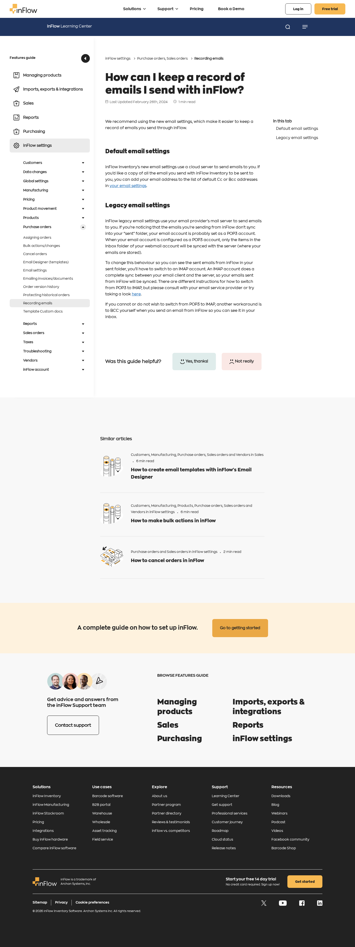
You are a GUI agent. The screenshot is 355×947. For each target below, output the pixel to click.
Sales (259, 454)
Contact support (73, 725)
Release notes (224, 848)
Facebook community (290, 839)
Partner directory (166, 813)
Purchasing (179, 739)
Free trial (330, 9)
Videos (277, 830)
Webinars (279, 813)
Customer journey (227, 822)
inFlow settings (117, 58)
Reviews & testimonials (171, 822)
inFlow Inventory (47, 796)
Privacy (61, 902)
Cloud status (222, 839)
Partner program (166, 804)
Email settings (35, 270)
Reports (248, 725)
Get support (222, 804)
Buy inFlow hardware (50, 839)
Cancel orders (35, 254)
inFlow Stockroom (48, 813)
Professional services (229, 813)
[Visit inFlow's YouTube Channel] (283, 904)
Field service (102, 839)
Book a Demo (231, 9)
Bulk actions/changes (41, 245)
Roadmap (220, 830)
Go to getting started (240, 628)
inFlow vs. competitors (171, 830)
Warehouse (102, 813)
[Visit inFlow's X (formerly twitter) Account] (264, 904)
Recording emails (37, 303)
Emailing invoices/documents (48, 278)
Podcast (278, 822)
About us (159, 796)
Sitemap (40, 902)
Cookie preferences (92, 902)
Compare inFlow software (54, 848)
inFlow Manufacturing (51, 804)
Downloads (280, 796)
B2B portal (101, 804)
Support (165, 9)
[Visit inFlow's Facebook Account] (302, 904)
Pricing (197, 9)
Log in (298, 9)
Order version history (41, 286)
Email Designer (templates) (46, 262)
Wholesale (101, 822)
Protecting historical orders (46, 295)
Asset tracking (104, 830)
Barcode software (107, 796)
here (136, 294)
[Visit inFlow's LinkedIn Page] (319, 904)
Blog (275, 804)
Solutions (132, 9)
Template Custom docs (43, 311)
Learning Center (69, 26)
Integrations (43, 830)
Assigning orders (37, 237)
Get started (305, 881)
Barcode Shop (283, 848)
